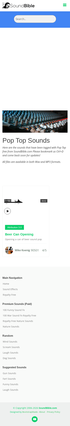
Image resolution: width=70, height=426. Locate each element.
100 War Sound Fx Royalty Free (19, 315)
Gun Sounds (9, 373)
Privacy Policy (53, 411)
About (42, 411)
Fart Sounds (9, 379)
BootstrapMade (30, 411)
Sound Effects (10, 289)
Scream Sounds (11, 347)
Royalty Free (9, 295)
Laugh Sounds (10, 353)
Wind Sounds (10, 342)
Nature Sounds (11, 326)
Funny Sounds (10, 384)
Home (6, 284)
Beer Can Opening (19, 234)
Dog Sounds (9, 358)
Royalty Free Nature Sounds (18, 321)
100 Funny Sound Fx (14, 310)
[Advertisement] (35, 64)
